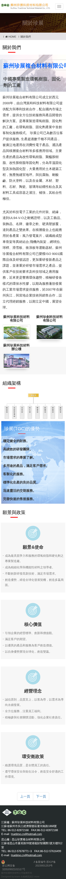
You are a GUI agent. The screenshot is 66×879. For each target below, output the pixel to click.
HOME (12, 36)
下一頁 (41, 796)
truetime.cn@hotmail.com (26, 834)
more (36, 876)
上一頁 (25, 796)
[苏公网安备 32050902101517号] (17, 862)
